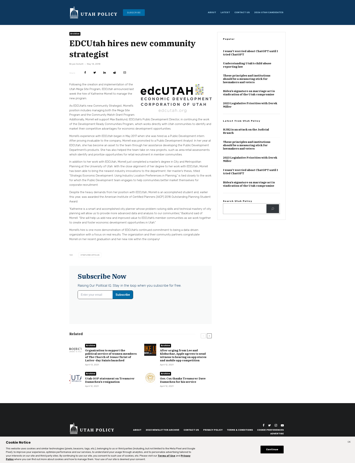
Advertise (277, 433)
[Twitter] (269, 425)
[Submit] (114, 72)
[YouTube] (282, 425)
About (212, 12)
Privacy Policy (213, 430)
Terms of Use (166, 455)
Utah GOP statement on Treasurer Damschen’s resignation (110, 380)
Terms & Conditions (240, 430)
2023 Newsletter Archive (162, 430)
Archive (75, 33)
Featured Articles (90, 255)
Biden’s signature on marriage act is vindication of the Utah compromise (249, 92)
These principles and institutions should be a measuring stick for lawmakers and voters (246, 79)
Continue (272, 449)
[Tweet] (94, 72)
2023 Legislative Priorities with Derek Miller (250, 105)
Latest (225, 12)
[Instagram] (276, 425)
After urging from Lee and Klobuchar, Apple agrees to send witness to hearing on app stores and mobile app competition (183, 355)
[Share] (85, 72)
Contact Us (242, 12)
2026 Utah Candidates (268, 12)
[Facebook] (263, 425)
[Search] (272, 208)
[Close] (349, 442)
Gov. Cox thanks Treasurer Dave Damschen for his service (183, 380)
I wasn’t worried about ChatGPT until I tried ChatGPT (250, 53)
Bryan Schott (76, 64)
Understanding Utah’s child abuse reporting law (247, 65)
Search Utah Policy (237, 201)
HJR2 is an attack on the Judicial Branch (246, 131)
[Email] (124, 72)
